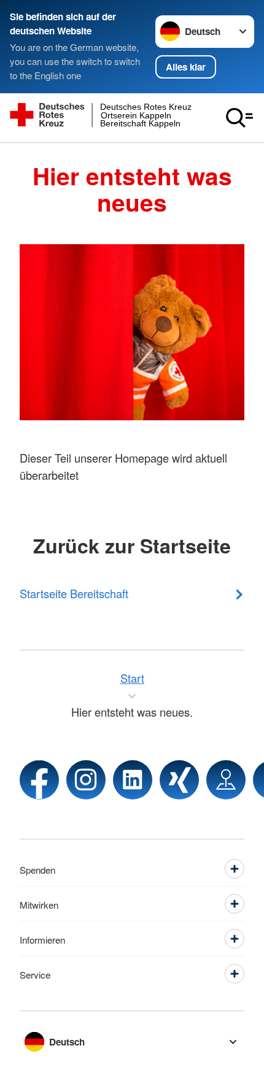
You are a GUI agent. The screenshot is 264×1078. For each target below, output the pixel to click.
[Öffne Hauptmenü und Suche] (239, 118)
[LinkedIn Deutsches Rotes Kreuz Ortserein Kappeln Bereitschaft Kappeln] (132, 779)
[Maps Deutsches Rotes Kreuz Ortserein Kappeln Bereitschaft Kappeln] (226, 779)
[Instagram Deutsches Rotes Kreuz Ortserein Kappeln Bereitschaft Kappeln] (86, 779)
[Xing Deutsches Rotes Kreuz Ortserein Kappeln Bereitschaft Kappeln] (179, 779)
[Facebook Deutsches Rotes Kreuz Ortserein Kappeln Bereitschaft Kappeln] (39, 779)
